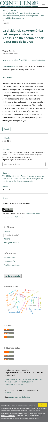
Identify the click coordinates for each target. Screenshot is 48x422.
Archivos (12, 11)
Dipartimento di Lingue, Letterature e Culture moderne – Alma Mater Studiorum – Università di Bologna (23, 381)
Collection (19, 397)
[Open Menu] (43, 3)
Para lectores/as (10, 257)
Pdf (7, 129)
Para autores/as (9, 261)
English (7, 231)
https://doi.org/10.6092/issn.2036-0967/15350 (26, 60)
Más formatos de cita (12, 164)
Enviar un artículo (12, 276)
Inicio (4, 11)
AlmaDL (8, 393)
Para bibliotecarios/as (12, 265)
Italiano (7, 239)
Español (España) (12, 235)
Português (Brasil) (11, 242)
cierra (42, 405)
